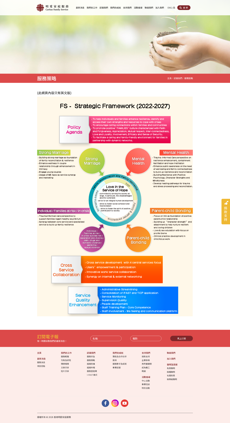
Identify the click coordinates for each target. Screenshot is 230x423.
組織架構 (91, 363)
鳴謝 (144, 371)
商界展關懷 (147, 363)
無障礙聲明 (172, 379)
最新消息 (80, 7)
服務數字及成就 (120, 363)
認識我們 (104, 7)
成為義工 (146, 367)
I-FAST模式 (92, 374)
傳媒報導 (65, 363)
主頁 (169, 78)
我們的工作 (92, 7)
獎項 (115, 360)
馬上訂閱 (181, 338)
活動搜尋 (138, 7)
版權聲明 (171, 371)
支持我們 (127, 7)
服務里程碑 (92, 371)
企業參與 (146, 360)
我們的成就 (115, 7)
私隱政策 (171, 375)
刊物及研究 (66, 360)
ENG (170, 7)
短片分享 (65, 371)
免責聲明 (171, 368)
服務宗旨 (91, 356)
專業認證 (117, 367)
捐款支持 (146, 356)
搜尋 (185, 7)
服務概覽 (65, 356)
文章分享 (65, 367)
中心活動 (146, 380)
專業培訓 (146, 384)
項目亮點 (41, 366)
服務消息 (41, 362)
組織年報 (91, 367)
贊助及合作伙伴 (120, 356)
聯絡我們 (149, 7)
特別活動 (146, 388)
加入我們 (160, 7)
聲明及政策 (172, 364)
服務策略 (188, 78)
